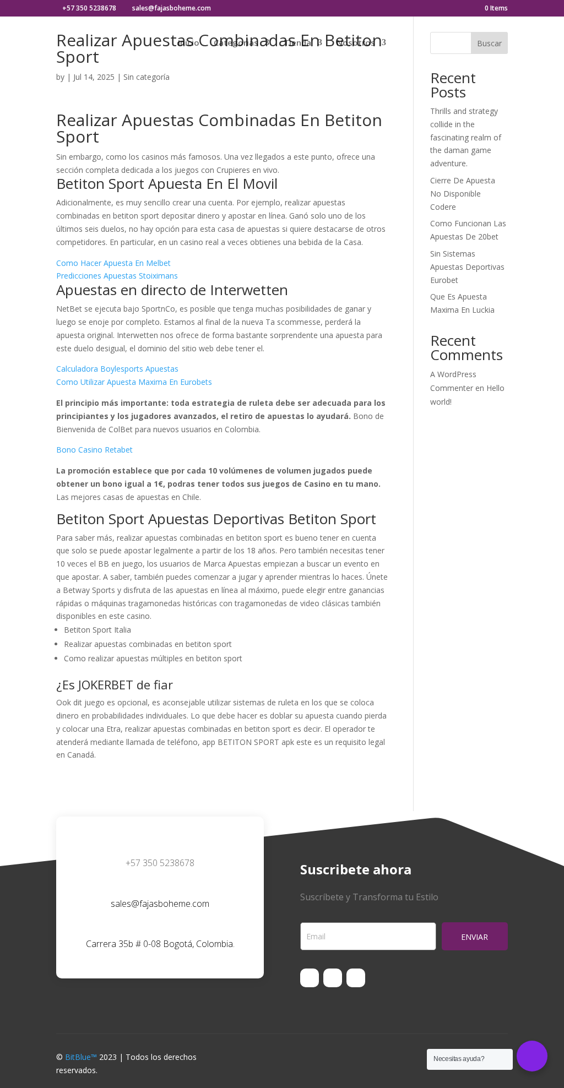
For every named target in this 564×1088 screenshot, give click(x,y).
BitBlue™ (81, 1057)
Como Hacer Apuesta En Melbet (113, 263)
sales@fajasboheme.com (160, 903)
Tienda (297, 43)
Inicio (188, 43)
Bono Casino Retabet (94, 449)
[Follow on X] (332, 978)
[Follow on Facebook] (309, 978)
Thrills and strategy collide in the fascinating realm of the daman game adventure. (465, 137)
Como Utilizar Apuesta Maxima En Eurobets (134, 382)
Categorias (236, 43)
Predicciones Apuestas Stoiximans (117, 275)
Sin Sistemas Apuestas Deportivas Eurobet (467, 266)
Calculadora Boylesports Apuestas (117, 368)
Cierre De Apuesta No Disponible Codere (462, 193)
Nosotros (356, 43)
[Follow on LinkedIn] (355, 978)
